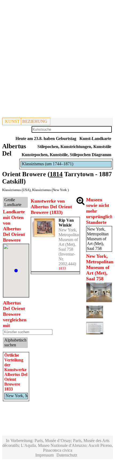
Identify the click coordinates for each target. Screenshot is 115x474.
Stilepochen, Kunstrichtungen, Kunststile (74, 146)
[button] (16, 270)
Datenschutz (66, 455)
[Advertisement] (57, 60)
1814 (56, 174)
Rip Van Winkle (66, 222)
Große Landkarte (12, 202)
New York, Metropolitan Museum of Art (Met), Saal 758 (69, 240)
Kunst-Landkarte (95, 138)
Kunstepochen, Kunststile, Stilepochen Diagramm (66, 154)
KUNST (12, 121)
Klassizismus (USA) (16, 190)
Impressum (44, 455)
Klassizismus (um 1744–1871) (47, 163)
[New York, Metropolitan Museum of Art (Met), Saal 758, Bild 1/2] (99, 301)
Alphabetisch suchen (15, 342)
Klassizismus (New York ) (50, 190)
